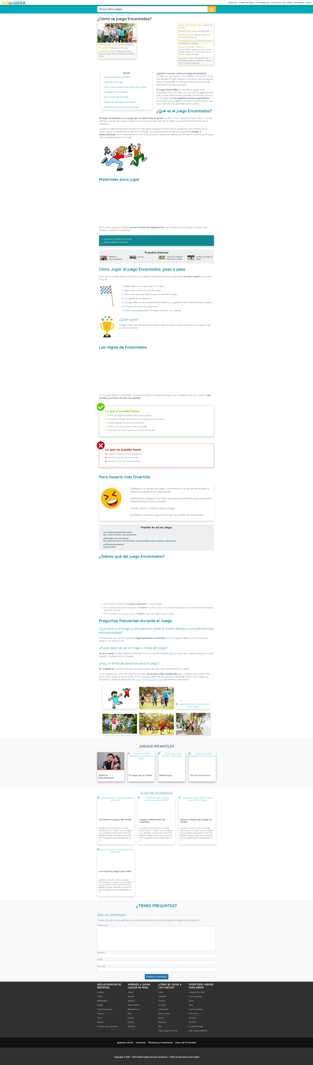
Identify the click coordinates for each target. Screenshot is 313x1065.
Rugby (100, 1005)
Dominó (131, 996)
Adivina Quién (133, 1005)
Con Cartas (276, 2)
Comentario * (103, 925)
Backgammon (134, 1009)
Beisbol (100, 1022)
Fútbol (99, 996)
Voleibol (100, 992)
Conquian (162, 996)
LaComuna (162, 1057)
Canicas (192, 1018)
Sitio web (101, 966)
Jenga (130, 992)
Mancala (131, 1026)
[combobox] (152, 9)
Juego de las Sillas (197, 992)
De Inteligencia (262, 2)
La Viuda (162, 1005)
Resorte (192, 1022)
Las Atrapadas (195, 996)
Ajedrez (131, 1001)
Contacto (140, 1042)
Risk (129, 1013)
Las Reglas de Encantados (116, 92)
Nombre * (101, 952)
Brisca (161, 1018)
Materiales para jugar (113, 82)
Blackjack (162, 1022)
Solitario (161, 1001)
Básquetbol (102, 1001)
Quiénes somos (125, 1042)
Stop (191, 1005)
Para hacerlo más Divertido (116, 97)
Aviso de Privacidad (185, 1042)
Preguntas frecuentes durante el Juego (121, 107)
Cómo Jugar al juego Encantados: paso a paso (125, 87)
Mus (160, 1026)
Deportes (232, 2)
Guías (308, 2)
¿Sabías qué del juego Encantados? (120, 102)
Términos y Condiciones (160, 1042)
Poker (160, 992)
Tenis (99, 1018)
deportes (158, 679)
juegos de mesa (143, 679)
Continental (163, 1009)
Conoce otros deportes (107, 1026)
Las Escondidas (195, 1009)
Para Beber (299, 2)
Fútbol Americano (104, 1009)
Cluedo (131, 1018)
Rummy (131, 1022)
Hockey (100, 1013)
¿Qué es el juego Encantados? (117, 77)
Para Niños (287, 2)
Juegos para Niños (107, 15)
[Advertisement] (157, 41)
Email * (100, 959)
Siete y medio (164, 1013)
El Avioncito (194, 1013)
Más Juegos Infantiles (198, 1031)
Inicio (98, 15)
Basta (191, 1001)
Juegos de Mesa (246, 2)
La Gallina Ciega (196, 1026)
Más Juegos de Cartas (168, 1031)
